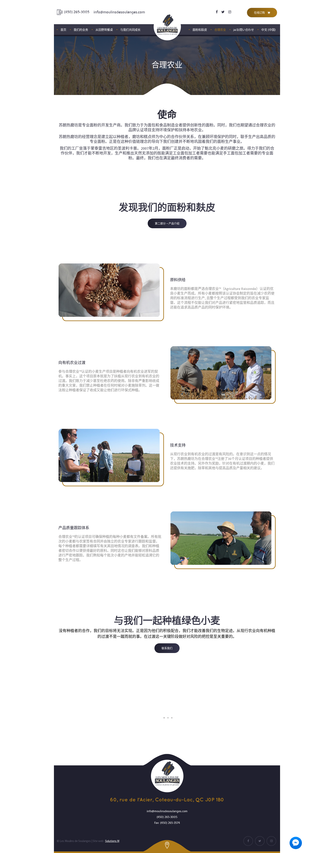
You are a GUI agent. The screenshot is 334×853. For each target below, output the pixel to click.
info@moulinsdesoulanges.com (119, 12)
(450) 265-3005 (76, 12)
